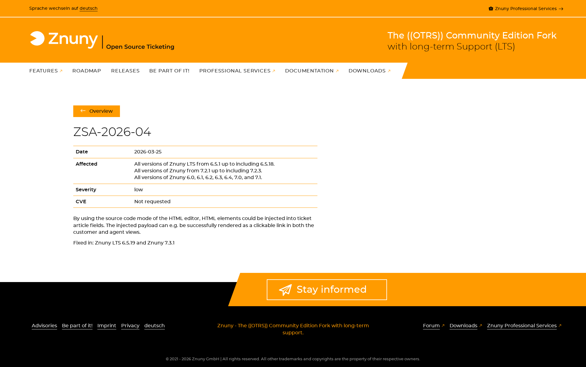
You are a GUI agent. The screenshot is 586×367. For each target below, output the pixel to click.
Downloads (367, 70)
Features (43, 70)
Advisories (44, 325)
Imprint (106, 325)
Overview (101, 111)
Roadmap (86, 70)
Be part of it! (169, 70)
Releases (125, 70)
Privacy (130, 325)
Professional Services (235, 70)
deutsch (89, 8)
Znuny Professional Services (526, 8)
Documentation (309, 70)
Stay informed (332, 290)
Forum (431, 325)
